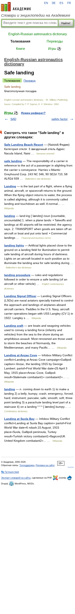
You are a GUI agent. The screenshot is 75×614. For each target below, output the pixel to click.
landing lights (14, 245)
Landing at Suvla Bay (19, 418)
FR (69, 3)
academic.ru (16, 6)
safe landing (13, 161)
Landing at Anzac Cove (20, 355)
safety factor (59, 119)
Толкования (20, 41)
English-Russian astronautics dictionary (37, 34)
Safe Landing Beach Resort (23, 144)
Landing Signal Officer (20, 296)
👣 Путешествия (10, 472)
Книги (20, 48)
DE (54, 3)
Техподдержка (26, 465)
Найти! (65, 23)
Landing (10, 186)
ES (61, 3)
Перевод (29, 80)
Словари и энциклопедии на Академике (35, 15)
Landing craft (13, 325)
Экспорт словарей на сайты (16, 477)
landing (9, 216)
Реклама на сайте (45, 465)
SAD (13, 119)
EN (46, 3)
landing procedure (17, 275)
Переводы (55, 41)
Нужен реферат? (33, 113)
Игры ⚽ (54, 48)
